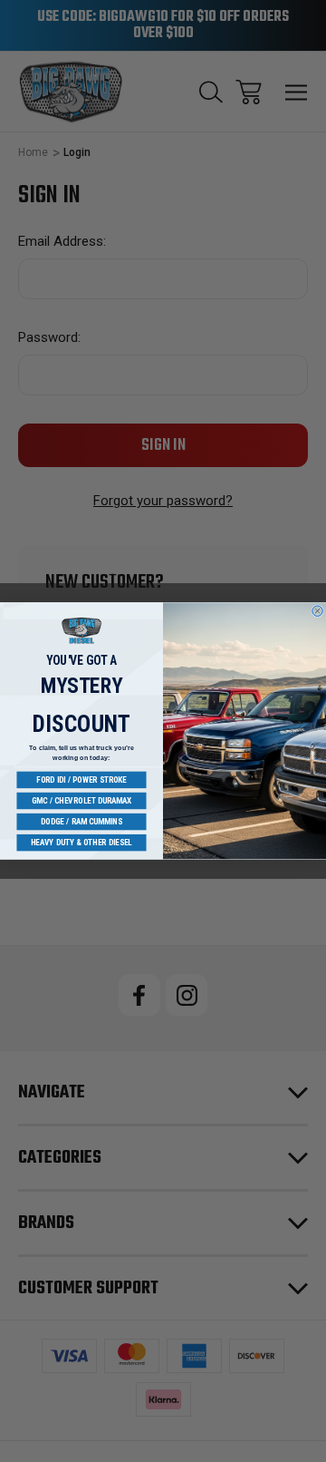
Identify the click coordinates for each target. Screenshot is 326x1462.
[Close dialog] (317, 611)
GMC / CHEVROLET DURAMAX (81, 800)
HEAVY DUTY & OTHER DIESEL (81, 843)
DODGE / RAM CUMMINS (81, 822)
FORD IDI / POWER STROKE (81, 780)
